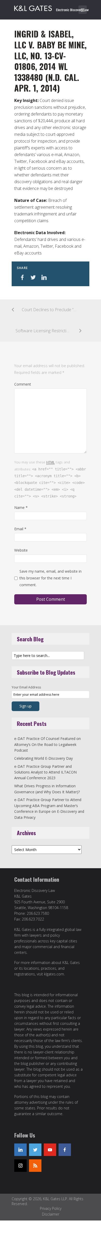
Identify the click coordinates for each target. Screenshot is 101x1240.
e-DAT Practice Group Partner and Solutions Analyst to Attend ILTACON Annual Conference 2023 (45, 772)
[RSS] (35, 1165)
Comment (22, 384)
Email (20, 528)
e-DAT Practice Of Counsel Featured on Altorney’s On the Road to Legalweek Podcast (47, 744)
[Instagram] (20, 1165)
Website (21, 550)
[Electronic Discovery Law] (51, 7)
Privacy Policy (50, 1208)
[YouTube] (50, 1149)
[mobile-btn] (82, 9)
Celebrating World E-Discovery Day (43, 758)
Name (21, 507)
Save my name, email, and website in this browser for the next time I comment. (50, 578)
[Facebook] (65, 1149)
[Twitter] (35, 1149)
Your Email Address (26, 687)
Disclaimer (50, 1214)
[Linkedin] (20, 1149)
